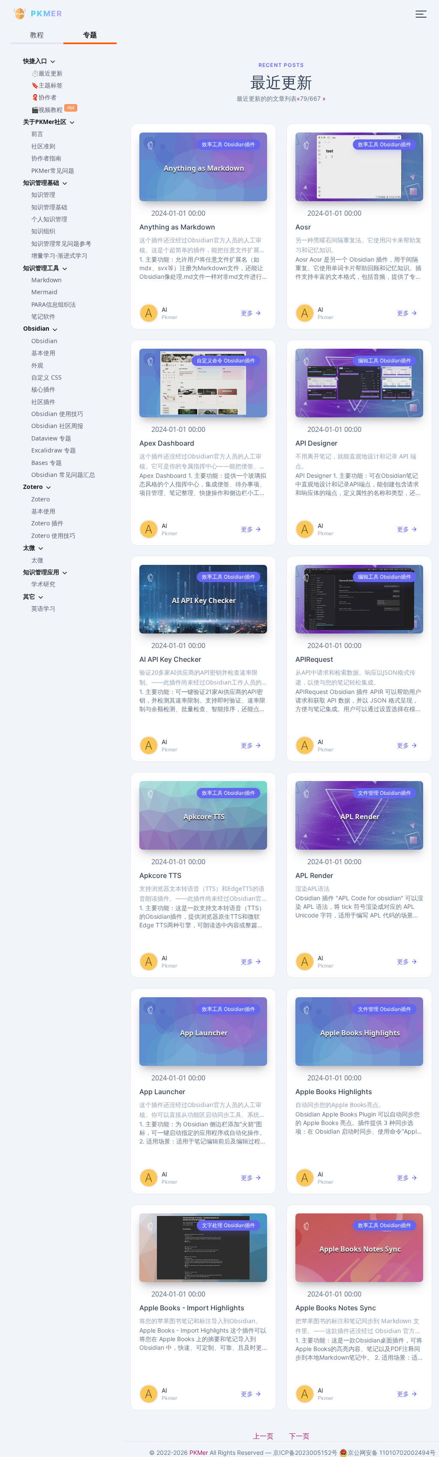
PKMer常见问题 (52, 170)
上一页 (264, 1436)
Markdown (46, 280)
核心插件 (43, 389)
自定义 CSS (46, 377)
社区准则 (43, 146)
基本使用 (43, 353)
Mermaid (44, 292)
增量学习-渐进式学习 (59, 255)
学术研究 (43, 584)
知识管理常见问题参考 (61, 243)
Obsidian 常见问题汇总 (63, 475)
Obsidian (44, 341)
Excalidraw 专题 (53, 450)
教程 (37, 34)
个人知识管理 (49, 219)
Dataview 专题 (51, 438)
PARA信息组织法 (53, 304)
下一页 (299, 1436)
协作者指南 (46, 158)
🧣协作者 (44, 97)
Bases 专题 (46, 463)
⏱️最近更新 (47, 73)
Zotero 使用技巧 (53, 535)
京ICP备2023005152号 (305, 1452)
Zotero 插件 (47, 523)
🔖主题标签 (47, 85)
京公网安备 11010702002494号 (392, 1452)
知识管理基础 (49, 207)
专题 (90, 34)
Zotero (40, 499)
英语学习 (43, 608)
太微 (37, 560)
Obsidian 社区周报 (57, 426)
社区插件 (43, 402)
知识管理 (43, 194)
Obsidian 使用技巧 (57, 414)
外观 (37, 365)
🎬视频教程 (52, 109)
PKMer (198, 1452)
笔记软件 (43, 316)
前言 (37, 134)
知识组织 (43, 231)
